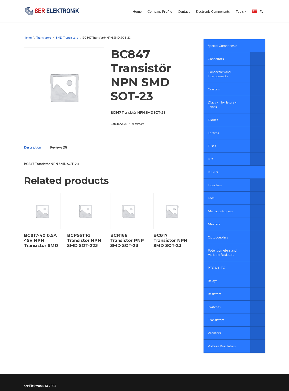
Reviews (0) (58, 147)
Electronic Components (213, 11)
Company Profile (159, 11)
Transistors (43, 37)
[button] (245, 11)
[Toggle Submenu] (257, 58)
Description (32, 147)
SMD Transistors (67, 37)
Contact (184, 11)
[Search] (261, 11)
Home (137, 11)
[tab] (32, 147)
